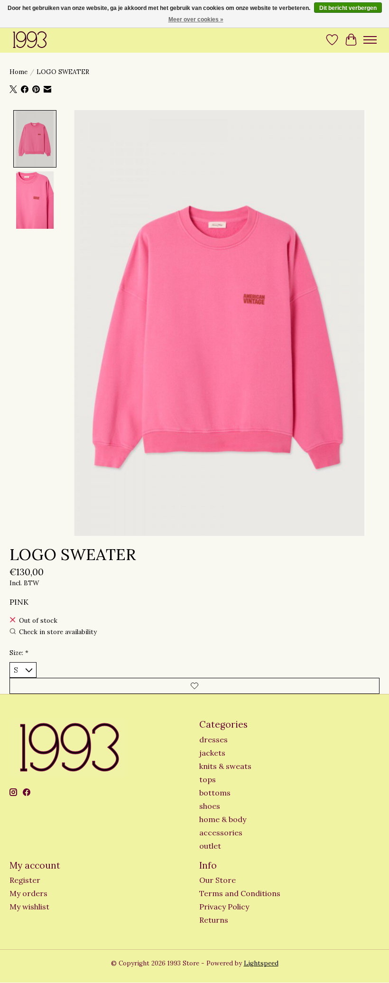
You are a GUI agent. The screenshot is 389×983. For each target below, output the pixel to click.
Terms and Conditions (239, 893)
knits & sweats (225, 766)
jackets (212, 753)
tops (207, 779)
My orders (28, 893)
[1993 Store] (29, 39)
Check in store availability (58, 632)
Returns (213, 920)
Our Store (217, 880)
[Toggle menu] (370, 39)
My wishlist (29, 906)
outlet (210, 846)
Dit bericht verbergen (348, 8)
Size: (18, 653)
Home (18, 72)
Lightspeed (261, 963)
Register (24, 880)
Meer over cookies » (195, 19)
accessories (220, 832)
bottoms (215, 792)
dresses (213, 739)
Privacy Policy (224, 906)
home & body (222, 819)
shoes (209, 806)
